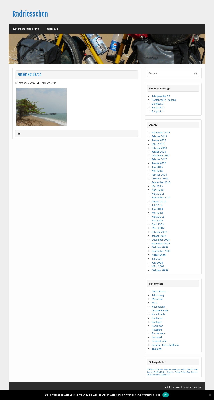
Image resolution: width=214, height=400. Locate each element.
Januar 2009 (159, 235)
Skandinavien (164, 375)
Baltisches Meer (161, 369)
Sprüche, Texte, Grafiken (165, 344)
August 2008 (159, 254)
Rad (188, 372)
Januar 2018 (159, 151)
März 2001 (158, 266)
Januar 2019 (159, 140)
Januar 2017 (159, 163)
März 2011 (158, 216)
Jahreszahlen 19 (161, 96)
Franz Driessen (48, 82)
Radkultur (157, 318)
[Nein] (209, 395)
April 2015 (158, 189)
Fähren (195, 369)
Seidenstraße (159, 340)
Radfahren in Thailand (164, 99)
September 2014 (161, 197)
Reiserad (157, 337)
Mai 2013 (157, 212)
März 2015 (158, 193)
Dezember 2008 (161, 239)
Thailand (156, 348)
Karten (163, 372)
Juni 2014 (157, 208)
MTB (154, 302)
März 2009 (158, 228)
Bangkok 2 (158, 107)
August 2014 (159, 201)
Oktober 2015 (160, 178)
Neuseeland (158, 306)
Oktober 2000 (160, 270)
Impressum (52, 28)
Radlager (157, 321)
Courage (197, 387)
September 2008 (161, 250)
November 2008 (161, 243)
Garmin (150, 372)
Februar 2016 (159, 174)
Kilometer (170, 372)
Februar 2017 (159, 159)
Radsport (157, 329)
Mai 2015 (157, 186)
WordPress (182, 387)
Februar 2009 (159, 231)
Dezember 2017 (161, 155)
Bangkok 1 (158, 111)
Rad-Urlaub (158, 314)
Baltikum (150, 369)
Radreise (194, 372)
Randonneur (158, 333)
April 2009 (158, 224)
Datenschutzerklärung (26, 28)
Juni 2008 (157, 262)
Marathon (157, 298)
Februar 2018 (159, 147)
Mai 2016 (157, 170)
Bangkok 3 (158, 103)
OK (165, 394)
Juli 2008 (157, 258)
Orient (177, 372)
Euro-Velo (181, 369)
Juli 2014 (157, 205)
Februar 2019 (159, 136)
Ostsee (184, 372)
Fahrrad (189, 369)
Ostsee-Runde (160, 310)
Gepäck (157, 372)
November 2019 (161, 132)
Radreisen (157, 325)
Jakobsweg (158, 295)
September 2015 (161, 182)
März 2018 (158, 144)
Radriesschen (30, 14)
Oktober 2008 (160, 247)
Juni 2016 (157, 166)
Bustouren (173, 369)
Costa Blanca (159, 291)
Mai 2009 (157, 220)
